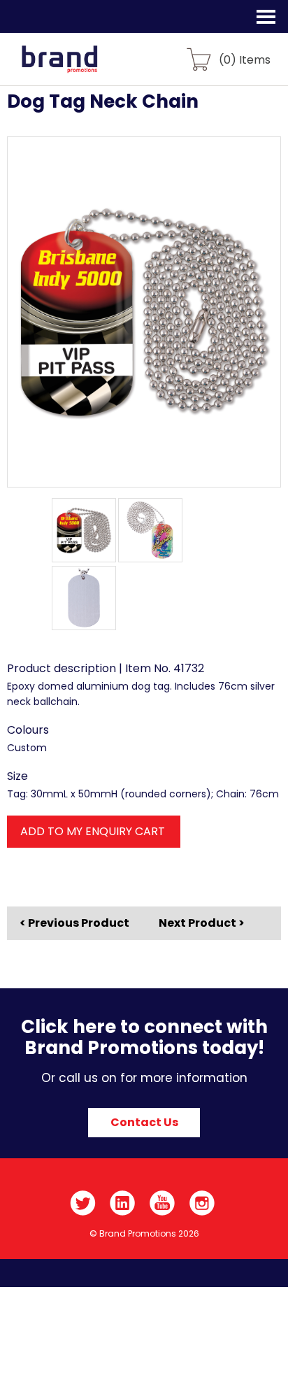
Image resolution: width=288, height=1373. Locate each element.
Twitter (83, 1203)
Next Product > (202, 923)
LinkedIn (123, 1203)
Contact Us (144, 1122)
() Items (245, 59)
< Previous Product (74, 923)
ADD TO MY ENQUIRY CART (92, 831)
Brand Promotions (84, 67)
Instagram (202, 1203)
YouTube (162, 1203)
